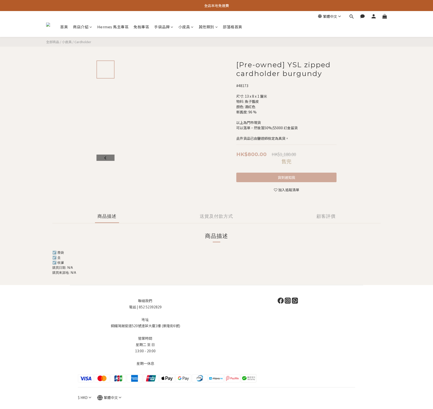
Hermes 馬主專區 (113, 26)
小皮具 (184, 26)
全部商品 (52, 41)
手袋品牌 (162, 26)
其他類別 (206, 26)
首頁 (64, 26)
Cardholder (82, 41)
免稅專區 (141, 26)
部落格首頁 (232, 26)
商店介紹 (80, 26)
